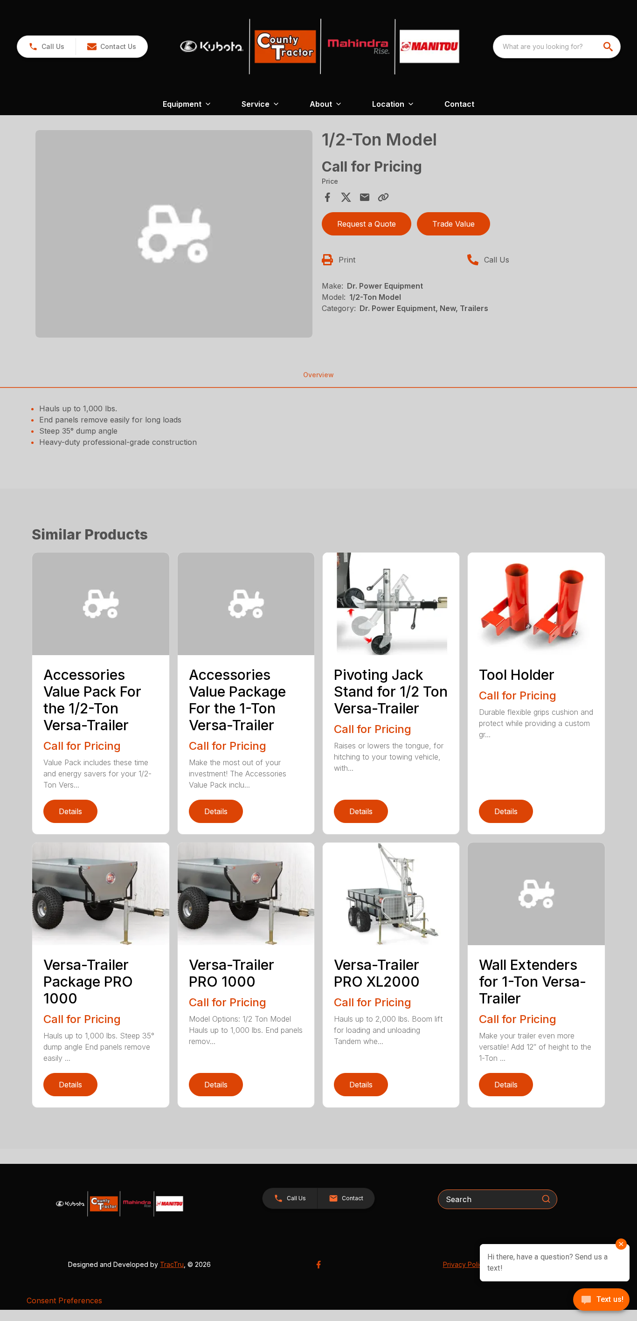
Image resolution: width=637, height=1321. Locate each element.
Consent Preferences (64, 1300)
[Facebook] (318, 1265)
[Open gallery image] (173, 234)
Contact (459, 104)
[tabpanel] (173, 235)
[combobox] (556, 46)
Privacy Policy (464, 1264)
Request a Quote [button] (366, 223)
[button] (46, 46)
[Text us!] (601, 1300)
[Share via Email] (364, 197)
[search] (609, 46)
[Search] (546, 1198)
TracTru (172, 1264)
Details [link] (70, 811)
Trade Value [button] (453, 223)
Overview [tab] (318, 375)
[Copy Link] (383, 197)
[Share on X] (346, 197)
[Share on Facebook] (327, 197)
